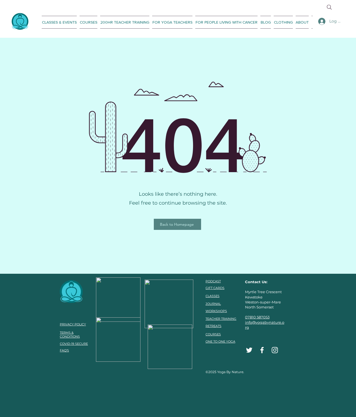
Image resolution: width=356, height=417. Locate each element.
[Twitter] (249, 350)
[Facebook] (262, 350)
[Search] (329, 7)
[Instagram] (275, 350)
